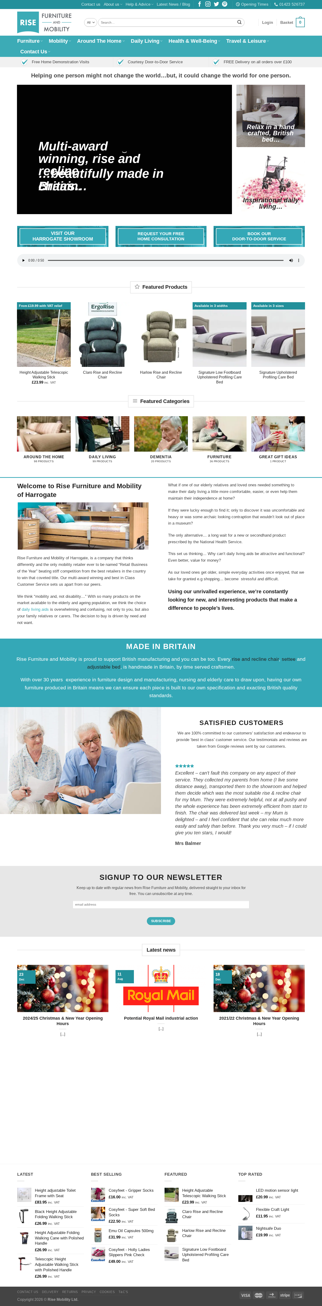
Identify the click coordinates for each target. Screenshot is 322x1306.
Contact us (90, 4)
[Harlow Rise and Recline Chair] (161, 334)
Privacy (89, 1292)
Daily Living (145, 41)
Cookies (107, 1292)
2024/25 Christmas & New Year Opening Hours (63, 1021)
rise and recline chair (255, 659)
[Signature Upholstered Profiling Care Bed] (278, 334)
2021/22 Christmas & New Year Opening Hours (259, 1021)
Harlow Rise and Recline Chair (161, 374)
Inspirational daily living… (271, 203)
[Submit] (239, 22)
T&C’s (123, 1292)
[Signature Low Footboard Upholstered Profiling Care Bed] (220, 334)
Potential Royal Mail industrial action (161, 1018)
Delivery (50, 1292)
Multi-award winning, (73, 152)
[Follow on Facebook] (199, 5)
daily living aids (35, 609)
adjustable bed (103, 667)
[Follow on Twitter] (216, 5)
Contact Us (33, 52)
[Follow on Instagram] (208, 5)
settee (289, 659)
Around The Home (99, 41)
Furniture (28, 41)
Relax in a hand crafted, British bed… (271, 133)
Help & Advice (138, 4)
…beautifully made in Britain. (101, 179)
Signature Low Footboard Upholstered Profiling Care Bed (219, 377)
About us (111, 4)
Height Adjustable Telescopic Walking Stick (44, 374)
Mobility (58, 41)
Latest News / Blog (173, 4)
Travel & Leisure (246, 41)
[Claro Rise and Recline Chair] (102, 334)
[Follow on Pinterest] (224, 5)
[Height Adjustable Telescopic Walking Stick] (44, 334)
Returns (70, 1292)
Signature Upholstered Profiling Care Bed (278, 374)
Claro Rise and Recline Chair (102, 374)
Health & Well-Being (193, 41)
